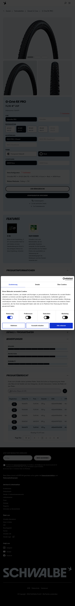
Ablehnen (13, 325)
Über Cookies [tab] (62, 284)
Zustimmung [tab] (13, 284)
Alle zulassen (61, 325)
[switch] (28, 317)
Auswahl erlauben (37, 325)
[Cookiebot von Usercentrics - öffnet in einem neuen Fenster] (64, 278)
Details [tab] (37, 284)
